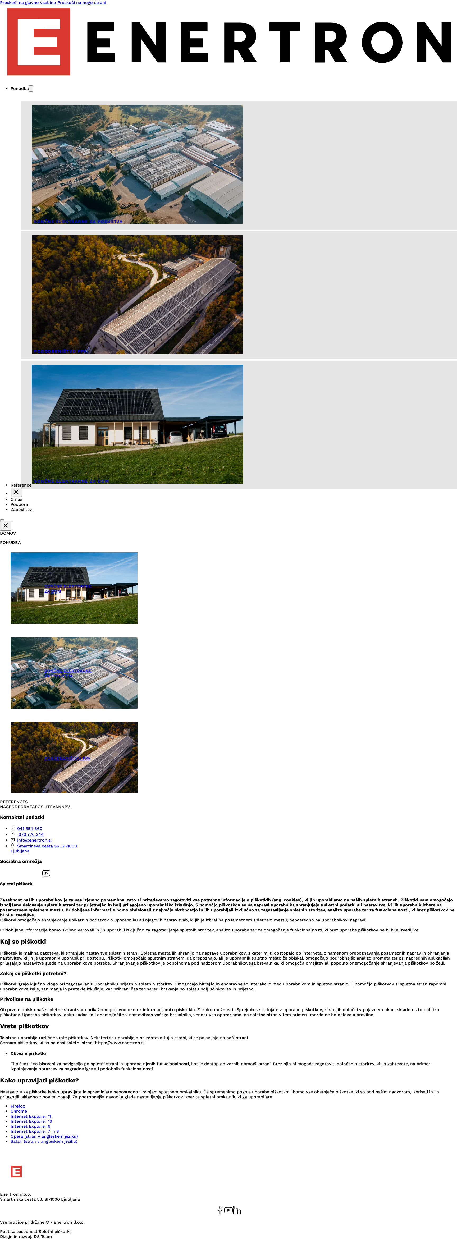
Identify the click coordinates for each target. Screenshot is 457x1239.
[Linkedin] (237, 1210)
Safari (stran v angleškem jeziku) (44, 1141)
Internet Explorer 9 (31, 1126)
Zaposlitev (21, 509)
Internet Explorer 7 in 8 (35, 1131)
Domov (8, 533)
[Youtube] (228, 1210)
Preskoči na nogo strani (81, 2)
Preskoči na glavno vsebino (28, 2)
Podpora (19, 504)
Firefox (18, 1106)
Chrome (19, 1111)
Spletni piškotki (55, 1231)
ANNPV (62, 806)
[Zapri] (16, 492)
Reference (12, 801)
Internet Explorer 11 (31, 1116)
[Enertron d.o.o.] (49, 1184)
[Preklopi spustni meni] (31, 88)
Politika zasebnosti (19, 1231)
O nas (16, 499)
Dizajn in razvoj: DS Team (26, 1236)
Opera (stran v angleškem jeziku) (44, 1136)
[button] (46, 542)
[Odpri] (2, 520)
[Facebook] (220, 1210)
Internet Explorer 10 (31, 1121)
